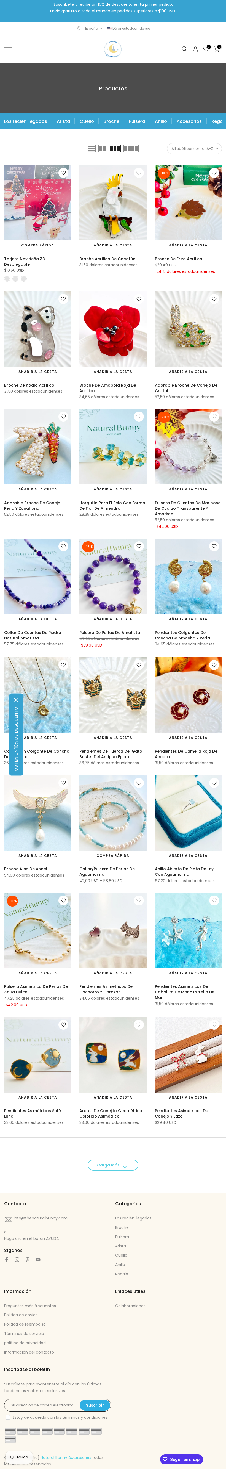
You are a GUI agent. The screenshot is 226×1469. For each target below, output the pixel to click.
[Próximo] (217, 121)
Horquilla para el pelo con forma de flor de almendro (112, 505)
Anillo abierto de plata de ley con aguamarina (184, 871)
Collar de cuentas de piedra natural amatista (32, 635)
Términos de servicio (24, 1333)
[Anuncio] (113, 11)
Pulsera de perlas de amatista (109, 632)
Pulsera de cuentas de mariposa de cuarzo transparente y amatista (188, 508)
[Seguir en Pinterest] (27, 1259)
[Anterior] (9, 121)
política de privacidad (25, 1343)
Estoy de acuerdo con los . (61, 1417)
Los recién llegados (25, 121)
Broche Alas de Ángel (25, 869)
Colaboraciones (130, 1306)
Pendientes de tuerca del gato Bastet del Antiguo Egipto (110, 754)
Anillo (161, 121)
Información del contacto (29, 1352)
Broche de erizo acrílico (178, 259)
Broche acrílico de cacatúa (107, 259)
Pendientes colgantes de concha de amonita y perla (182, 635)
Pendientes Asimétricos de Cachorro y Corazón (106, 989)
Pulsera (137, 121)
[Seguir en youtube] (38, 1259)
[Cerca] (16, 700)
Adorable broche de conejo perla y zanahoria (32, 505)
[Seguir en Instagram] (17, 1259)
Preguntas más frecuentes (30, 1306)
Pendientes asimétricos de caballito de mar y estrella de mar (184, 992)
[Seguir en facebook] (6, 1259)
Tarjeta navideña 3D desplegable (24, 261)
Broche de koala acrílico (29, 385)
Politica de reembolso (25, 1324)
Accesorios (189, 121)
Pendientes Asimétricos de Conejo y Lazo (181, 1113)
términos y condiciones (84, 1417)
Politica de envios (20, 1315)
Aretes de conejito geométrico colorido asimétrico (110, 1113)
